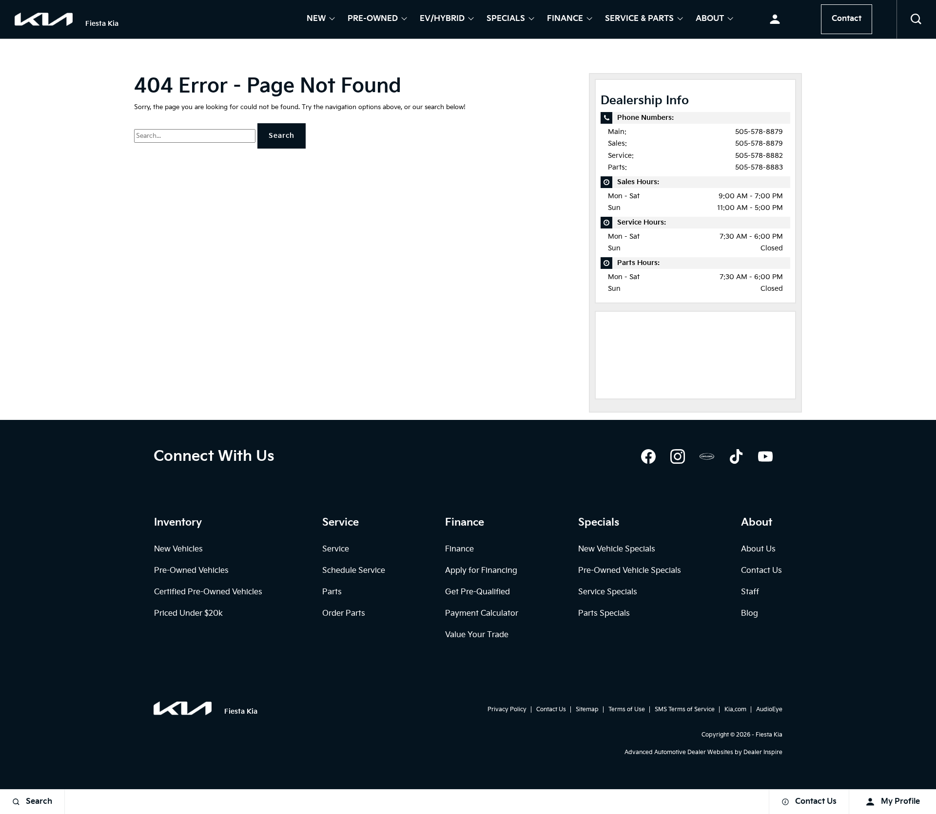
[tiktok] (736, 456)
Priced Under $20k (188, 613)
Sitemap (587, 709)
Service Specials (607, 592)
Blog (749, 613)
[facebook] (648, 456)
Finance (565, 19)
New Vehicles (178, 549)
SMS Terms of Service (685, 709)
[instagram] (677, 456)
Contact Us (761, 570)
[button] (916, 19)
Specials (506, 19)
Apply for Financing (481, 570)
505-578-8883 (759, 167)
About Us (758, 549)
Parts (332, 592)
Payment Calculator (481, 613)
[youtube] (765, 456)
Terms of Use (626, 709)
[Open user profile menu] (774, 19)
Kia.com (735, 709)
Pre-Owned (373, 19)
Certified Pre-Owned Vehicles (208, 592)
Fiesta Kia (769, 734)
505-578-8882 (759, 155)
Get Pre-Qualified (477, 592)
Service (335, 549)
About (710, 19)
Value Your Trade (476, 635)
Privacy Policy (507, 709)
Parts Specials (604, 613)
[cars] (707, 456)
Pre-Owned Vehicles (191, 570)
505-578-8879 (759, 132)
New (316, 19)
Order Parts (343, 613)
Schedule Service (353, 570)
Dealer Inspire (762, 752)
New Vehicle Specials (616, 549)
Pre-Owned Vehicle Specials (629, 570)
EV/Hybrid (442, 19)
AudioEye (769, 709)
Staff (750, 592)
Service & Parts (639, 19)
